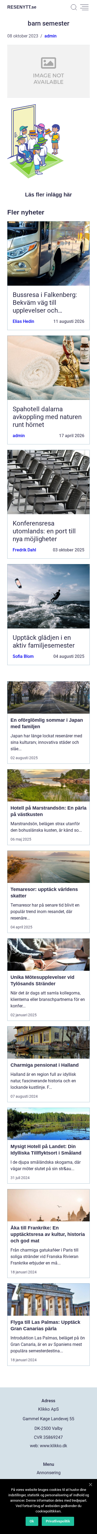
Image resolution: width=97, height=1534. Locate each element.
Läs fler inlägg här (48, 195)
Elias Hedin (23, 321)
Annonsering (49, 1472)
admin (50, 36)
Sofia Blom (23, 656)
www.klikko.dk (53, 1445)
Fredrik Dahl (24, 549)
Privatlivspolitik (58, 1521)
